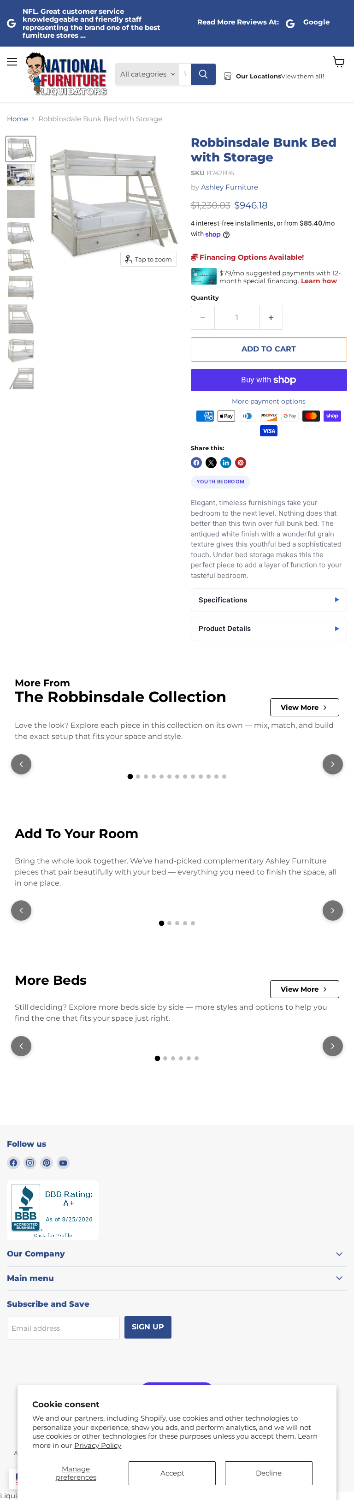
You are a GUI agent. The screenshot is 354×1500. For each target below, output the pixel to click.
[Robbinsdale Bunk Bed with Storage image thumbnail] (20, 149)
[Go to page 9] (193, 776)
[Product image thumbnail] (20, 175)
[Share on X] (211, 462)
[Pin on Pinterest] (240, 462)
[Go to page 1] (130, 777)
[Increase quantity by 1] (271, 318)
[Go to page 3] (146, 776)
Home (17, 119)
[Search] (203, 74)
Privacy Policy (97, 1445)
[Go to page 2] (138, 776)
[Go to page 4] (154, 776)
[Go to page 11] (208, 776)
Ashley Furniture (229, 187)
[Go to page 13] (224, 776)
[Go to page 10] (201, 776)
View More (300, 707)
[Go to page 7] (177, 776)
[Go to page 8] (185, 776)
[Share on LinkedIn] (225, 462)
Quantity (205, 297)
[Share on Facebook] (196, 462)
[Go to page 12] (216, 776)
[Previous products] (21, 764)
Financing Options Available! (251, 257)
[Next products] (333, 764)
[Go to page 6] (169, 776)
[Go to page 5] (161, 776)
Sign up (148, 1326)
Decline (269, 1473)
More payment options (269, 401)
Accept (172, 1473)
